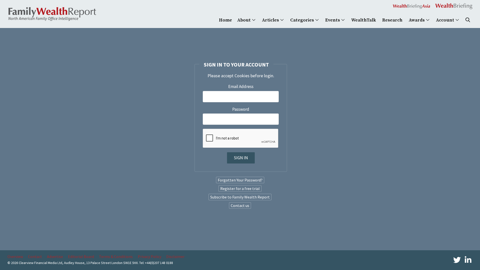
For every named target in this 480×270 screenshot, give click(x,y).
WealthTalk (363, 20)
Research (392, 20)
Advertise (55, 256)
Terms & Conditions (116, 256)
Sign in (241, 157)
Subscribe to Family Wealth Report (240, 197)
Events (333, 20)
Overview (15, 256)
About (244, 20)
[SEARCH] (467, 20)
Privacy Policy (149, 256)
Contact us (240, 205)
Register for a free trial (240, 188)
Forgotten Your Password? (240, 180)
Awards (417, 20)
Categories (302, 20)
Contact (35, 256)
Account (445, 20)
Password (240, 109)
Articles (271, 20)
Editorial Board (81, 256)
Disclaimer (175, 256)
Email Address (241, 86)
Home (225, 20)
